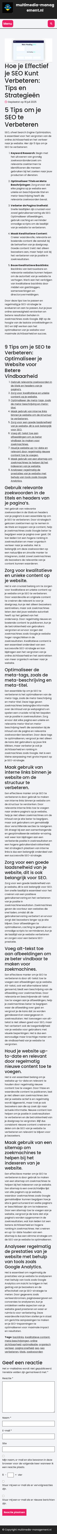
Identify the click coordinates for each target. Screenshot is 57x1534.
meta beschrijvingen (17, 1341)
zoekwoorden (35, 1352)
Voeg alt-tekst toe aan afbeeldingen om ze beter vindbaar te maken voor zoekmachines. (26, 439)
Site (4, 1443)
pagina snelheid (24, 1348)
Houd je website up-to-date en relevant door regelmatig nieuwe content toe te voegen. (30, 451)
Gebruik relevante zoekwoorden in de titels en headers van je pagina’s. (31, 385)
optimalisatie (30, 1344)
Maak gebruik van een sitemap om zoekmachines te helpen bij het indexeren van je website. (31, 462)
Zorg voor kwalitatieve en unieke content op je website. (30, 394)
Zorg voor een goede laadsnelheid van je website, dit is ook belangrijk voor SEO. (31, 426)
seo (37, 1348)
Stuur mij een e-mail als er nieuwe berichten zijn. (28, 1501)
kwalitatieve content (37, 1337)
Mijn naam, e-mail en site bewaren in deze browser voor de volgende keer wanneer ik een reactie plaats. (28, 1463)
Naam (6, 1418)
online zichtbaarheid (21, 1342)
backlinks (18, 1337)
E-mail (7, 1430)
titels (23, 1352)
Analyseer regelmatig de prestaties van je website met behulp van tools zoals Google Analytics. (29, 475)
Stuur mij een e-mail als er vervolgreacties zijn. (27, 1487)
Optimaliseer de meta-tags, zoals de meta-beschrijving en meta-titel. (31, 404)
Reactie (7, 1378)
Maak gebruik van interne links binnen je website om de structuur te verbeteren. (31, 415)
